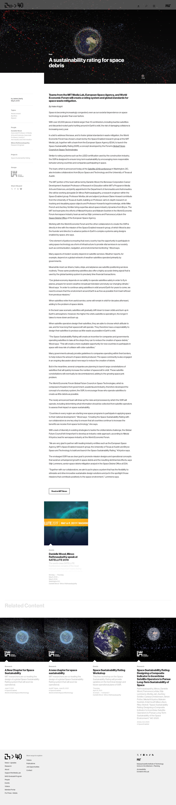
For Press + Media (11, 793)
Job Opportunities (32, 767)
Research (8, 766)
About (7, 769)
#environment (9, 693)
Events (7, 783)
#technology (24, 693)
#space (17, 693)
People (7, 780)
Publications (30, 763)
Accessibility (141, 769)
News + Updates (10, 763)
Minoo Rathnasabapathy (68, 584)
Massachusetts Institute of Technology (150, 764)
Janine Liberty (18, 99)
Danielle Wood (54, 584)
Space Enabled (11, 690)
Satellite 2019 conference (99, 168)
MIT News (54, 688)
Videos (7, 786)
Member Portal (10, 790)
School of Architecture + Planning (148, 766)
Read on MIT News (59, 491)
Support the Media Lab (13, 773)
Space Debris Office (58, 218)
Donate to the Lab (143, 772)
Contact (29, 770)
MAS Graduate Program (13, 776)
